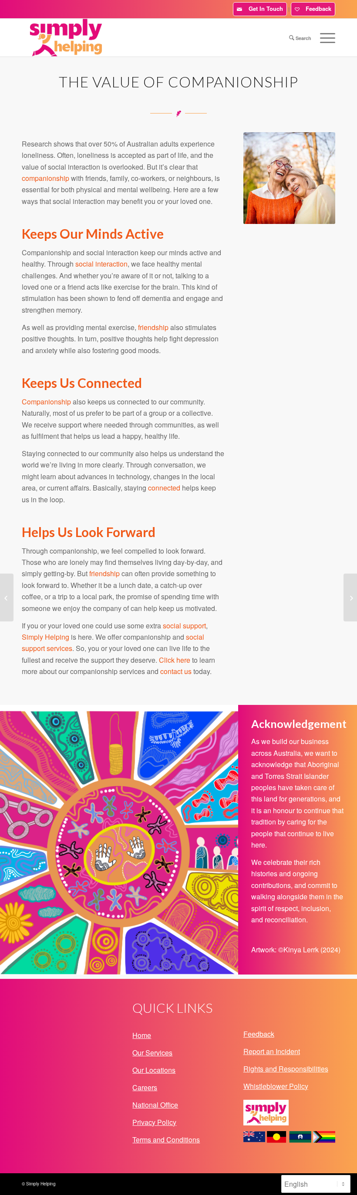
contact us (176, 671)
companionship (45, 178)
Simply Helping (45, 637)
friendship (153, 327)
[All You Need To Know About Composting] (350, 597)
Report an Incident (271, 1051)
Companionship (46, 402)
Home (141, 1035)
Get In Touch (264, 8)
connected (164, 488)
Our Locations (153, 1070)
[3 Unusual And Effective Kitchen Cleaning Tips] (6, 597)
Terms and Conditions (166, 1140)
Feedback (316, 8)
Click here (174, 660)
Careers (144, 1087)
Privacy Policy (154, 1122)
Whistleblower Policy (275, 1086)
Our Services (152, 1053)
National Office (155, 1105)
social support (184, 626)
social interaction (101, 264)
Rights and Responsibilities (285, 1069)
